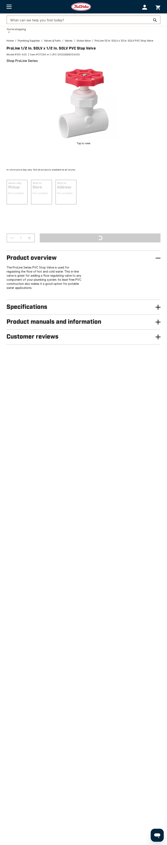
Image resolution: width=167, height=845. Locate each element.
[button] (144, 7)
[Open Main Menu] (9, 7)
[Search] (155, 20)
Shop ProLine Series (22, 61)
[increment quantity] (29, 238)
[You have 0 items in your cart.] (157, 7)
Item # (38, 54)
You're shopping (16, 29)
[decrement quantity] (12, 238)
